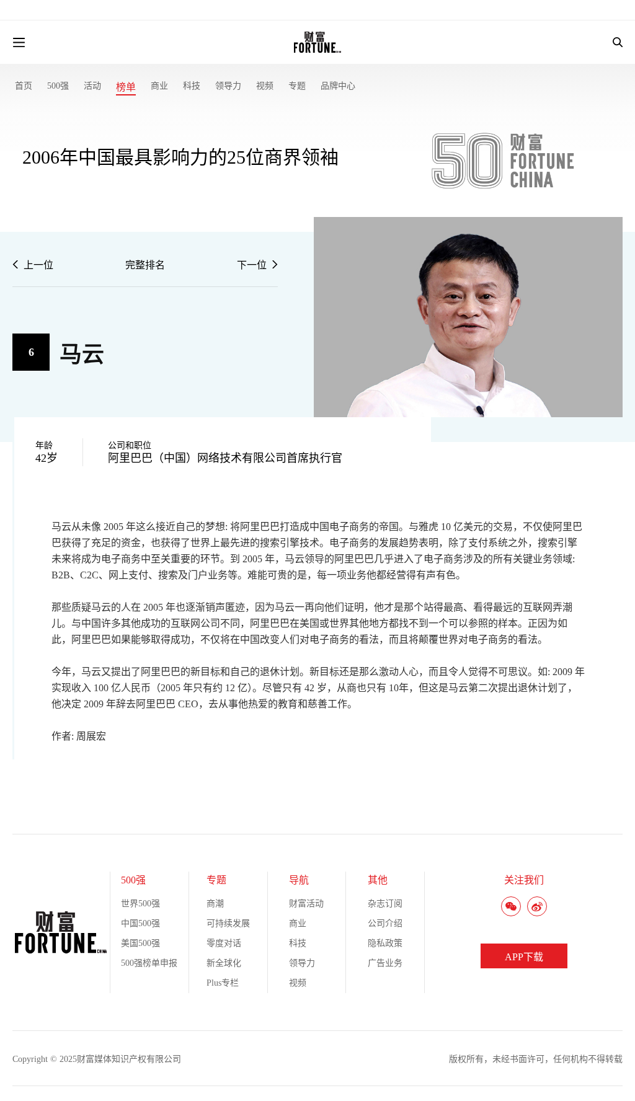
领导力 (228, 86)
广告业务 (385, 963)
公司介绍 (385, 923)
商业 (159, 86)
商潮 (215, 903)
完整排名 (145, 265)
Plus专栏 (222, 983)
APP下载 (524, 957)
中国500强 (140, 923)
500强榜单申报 (149, 963)
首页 (23, 86)
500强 (58, 86)
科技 (191, 86)
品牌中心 (338, 86)
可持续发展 (228, 923)
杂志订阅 (385, 903)
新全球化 (223, 963)
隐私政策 (385, 943)
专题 (297, 86)
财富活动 (306, 903)
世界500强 (140, 903)
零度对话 (223, 943)
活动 (92, 86)
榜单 (126, 87)
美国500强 (140, 943)
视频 (264, 86)
